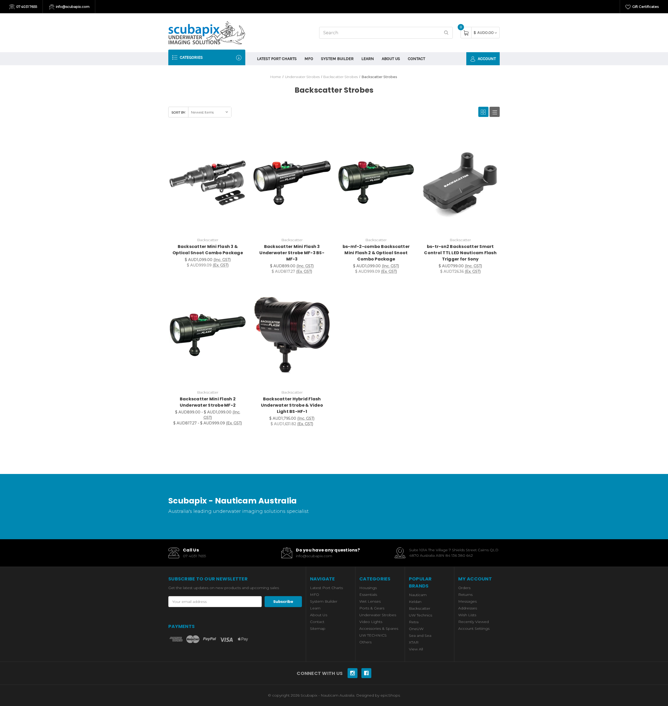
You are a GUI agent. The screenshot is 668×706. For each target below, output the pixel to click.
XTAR (414, 642)
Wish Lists (467, 615)
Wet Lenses (370, 601)
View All (416, 649)
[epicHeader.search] (446, 33)
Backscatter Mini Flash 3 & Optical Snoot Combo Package (207, 250)
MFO (309, 58)
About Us (391, 58)
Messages (467, 601)
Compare (239, 136)
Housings (368, 587)
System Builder (337, 58)
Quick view (226, 136)
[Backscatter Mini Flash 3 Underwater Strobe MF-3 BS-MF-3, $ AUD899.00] (292, 183)
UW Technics (420, 615)
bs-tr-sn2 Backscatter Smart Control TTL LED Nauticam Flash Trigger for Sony (460, 253)
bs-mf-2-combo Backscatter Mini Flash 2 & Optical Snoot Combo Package (376, 253)
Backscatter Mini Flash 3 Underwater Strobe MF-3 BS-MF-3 (291, 253)
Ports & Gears (371, 608)
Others (365, 642)
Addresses (467, 608)
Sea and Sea (420, 635)
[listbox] (209, 112)
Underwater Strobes (377, 615)
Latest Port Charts (277, 58)
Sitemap (317, 628)
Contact (416, 58)
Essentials (368, 594)
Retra (414, 622)
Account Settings (474, 628)
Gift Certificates (645, 6)
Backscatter (419, 608)
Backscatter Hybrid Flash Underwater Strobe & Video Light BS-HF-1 (292, 405)
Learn (367, 58)
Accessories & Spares (378, 628)
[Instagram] (352, 673)
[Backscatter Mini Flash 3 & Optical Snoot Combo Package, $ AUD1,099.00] (207, 183)
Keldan (415, 601)
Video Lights (370, 621)
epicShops (390, 695)
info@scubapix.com (72, 6)
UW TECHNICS (373, 635)
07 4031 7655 (26, 6)
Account (486, 58)
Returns (465, 594)
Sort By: (178, 112)
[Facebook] (366, 673)
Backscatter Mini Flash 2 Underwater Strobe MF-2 (208, 402)
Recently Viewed (473, 621)
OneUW (416, 628)
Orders (464, 587)
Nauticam (418, 594)
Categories (191, 57)
